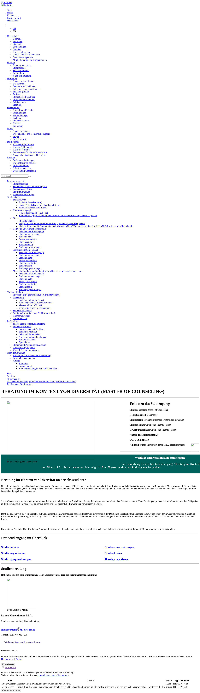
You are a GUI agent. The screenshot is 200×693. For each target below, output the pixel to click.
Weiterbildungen (20, 115)
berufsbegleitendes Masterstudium (34, 308)
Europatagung (25, 366)
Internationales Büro (22, 189)
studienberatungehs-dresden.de (18, 629)
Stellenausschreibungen (24, 160)
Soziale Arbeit (19, 139)
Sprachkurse (24, 342)
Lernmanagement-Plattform (31, 329)
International (13, 142)
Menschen (17, 41)
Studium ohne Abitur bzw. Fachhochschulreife (34, 313)
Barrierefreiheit (14, 18)
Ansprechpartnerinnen (23, 81)
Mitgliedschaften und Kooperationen (30, 60)
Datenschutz (12, 20)
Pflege (16, 136)
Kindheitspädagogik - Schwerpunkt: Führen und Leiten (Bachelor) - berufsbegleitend (58, 215)
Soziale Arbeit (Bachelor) (30, 202)
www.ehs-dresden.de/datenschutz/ (53, 675)
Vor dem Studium (21, 70)
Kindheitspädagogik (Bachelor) (33, 213)
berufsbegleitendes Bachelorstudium (35, 302)
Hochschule (12, 36)
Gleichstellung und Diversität (26, 54)
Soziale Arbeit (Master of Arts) (33, 207)
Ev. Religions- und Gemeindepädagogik (31, 134)
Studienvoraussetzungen (30, 234)
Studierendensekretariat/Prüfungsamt (30, 186)
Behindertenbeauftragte (23, 194)
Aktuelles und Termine (23, 110)
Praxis (10, 128)
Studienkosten (25, 265)
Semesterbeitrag (26, 244)
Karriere (11, 157)
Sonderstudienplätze (22, 310)
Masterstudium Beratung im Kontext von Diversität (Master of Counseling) (47, 271)
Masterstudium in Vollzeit (30, 305)
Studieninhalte (25, 236)
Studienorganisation (28, 263)
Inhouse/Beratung (21, 120)
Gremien (17, 49)
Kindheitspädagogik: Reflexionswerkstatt (38, 368)
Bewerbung (18, 297)
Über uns (17, 39)
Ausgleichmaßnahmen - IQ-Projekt (29, 155)
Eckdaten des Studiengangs (31, 231)
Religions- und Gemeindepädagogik (29, 228)
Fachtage (17, 118)
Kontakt (10, 15)
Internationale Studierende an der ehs (30, 152)
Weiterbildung (13, 107)
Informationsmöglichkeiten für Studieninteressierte (36, 294)
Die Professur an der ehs (24, 163)
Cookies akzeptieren (11, 690)
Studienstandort (26, 242)
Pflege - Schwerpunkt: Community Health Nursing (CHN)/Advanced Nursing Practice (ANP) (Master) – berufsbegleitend (75, 226)
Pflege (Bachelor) (27, 221)
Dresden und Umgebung (24, 171)
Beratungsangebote (22, 65)
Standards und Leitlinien (24, 86)
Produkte (17, 105)
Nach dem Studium (22, 76)
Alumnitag (24, 363)
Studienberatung (20, 184)
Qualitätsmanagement (23, 57)
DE (14, 28)
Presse (10, 12)
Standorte (17, 44)
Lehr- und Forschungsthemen (26, 89)
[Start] (6, 2)
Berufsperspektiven (28, 239)
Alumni (16, 360)
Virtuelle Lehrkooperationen (26, 350)
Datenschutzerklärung (11, 659)
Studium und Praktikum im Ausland (29, 345)
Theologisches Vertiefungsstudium (29, 324)
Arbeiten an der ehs (22, 168)
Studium (11, 62)
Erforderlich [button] (10, 667)
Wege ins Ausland (21, 149)
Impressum (18, 126)
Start (9, 10)
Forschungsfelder (21, 91)
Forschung (12, 78)
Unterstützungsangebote (24, 347)
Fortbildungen (19, 112)
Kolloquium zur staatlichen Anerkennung (32, 355)
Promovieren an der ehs (24, 99)
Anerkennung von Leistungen (32, 337)
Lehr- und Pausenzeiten (30, 334)
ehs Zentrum (18, 83)
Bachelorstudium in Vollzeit (31, 300)
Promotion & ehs (21, 165)
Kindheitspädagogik (22, 210)
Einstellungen (8, 664)
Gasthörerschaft (20, 318)
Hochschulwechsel (21, 316)
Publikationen (19, 102)
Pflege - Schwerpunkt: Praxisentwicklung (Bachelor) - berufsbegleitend (52, 223)
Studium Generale (27, 339)
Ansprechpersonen (21, 131)
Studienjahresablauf (28, 331)
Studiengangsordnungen (30, 247)
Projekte (16, 94)
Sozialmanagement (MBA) (25, 250)
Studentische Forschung (24, 97)
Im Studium (18, 73)
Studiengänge (19, 68)
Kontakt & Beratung (22, 147)
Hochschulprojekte (21, 52)
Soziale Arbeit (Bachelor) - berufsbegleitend (39, 205)
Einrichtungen (19, 46)
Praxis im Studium (21, 192)
